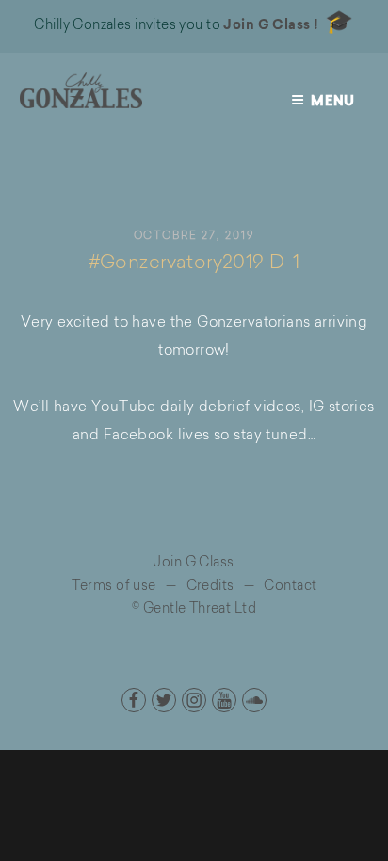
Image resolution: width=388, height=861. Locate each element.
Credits (210, 587)
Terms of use (114, 587)
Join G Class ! (270, 26)
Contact (290, 587)
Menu (333, 102)
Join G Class (194, 563)
